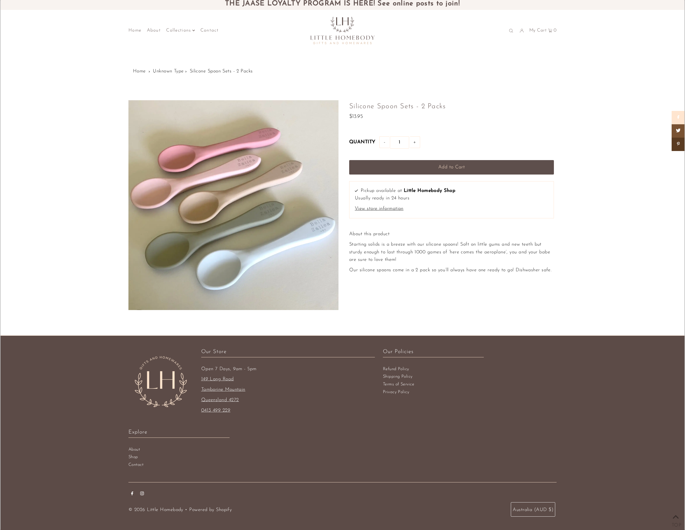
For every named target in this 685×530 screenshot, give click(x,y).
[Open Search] (511, 30)
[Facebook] (132, 494)
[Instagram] (142, 494)
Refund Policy (396, 369)
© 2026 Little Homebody (155, 510)
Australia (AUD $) (533, 510)
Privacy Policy (396, 392)
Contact (135, 465)
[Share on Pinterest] (678, 144)
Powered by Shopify (210, 510)
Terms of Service (398, 384)
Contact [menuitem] (209, 30)
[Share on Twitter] (678, 131)
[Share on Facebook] (678, 117)
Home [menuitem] (134, 30)
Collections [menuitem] (178, 30)
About (134, 449)
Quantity (362, 142)
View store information (379, 208)
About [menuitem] (154, 30)
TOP (676, 524)
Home (139, 71)
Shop (133, 457)
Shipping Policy (398, 376)
